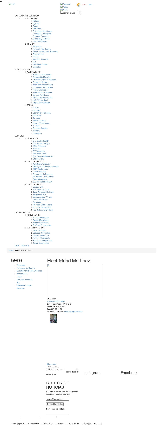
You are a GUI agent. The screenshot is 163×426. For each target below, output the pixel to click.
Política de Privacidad (30, 417)
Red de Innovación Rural (43, 210)
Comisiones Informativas (43, 87)
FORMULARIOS (33, 215)
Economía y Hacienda (42, 112)
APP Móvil (37, 28)
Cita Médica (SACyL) (41, 143)
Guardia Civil (38, 187)
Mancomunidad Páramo (42, 197)
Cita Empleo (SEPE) (41, 141)
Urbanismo (37, 133)
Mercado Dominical (40, 59)
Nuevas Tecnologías (41, 123)
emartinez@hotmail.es (56, 301)
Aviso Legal (15, 417)
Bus (34, 61)
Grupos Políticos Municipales (44, 79)
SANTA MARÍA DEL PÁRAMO (27, 15)
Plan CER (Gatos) (40, 41)
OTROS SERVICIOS (35, 161)
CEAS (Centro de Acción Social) (46, 166)
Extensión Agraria (40, 179)
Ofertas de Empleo (40, 64)
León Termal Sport (40, 100)
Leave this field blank (55, 408)
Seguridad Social (39, 153)
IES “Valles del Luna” (41, 189)
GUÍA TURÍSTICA (22, 245)
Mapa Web (61, 417)
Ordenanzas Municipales (43, 97)
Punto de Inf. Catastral (42, 207)
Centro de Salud (39, 171)
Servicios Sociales (40, 128)
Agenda (36, 23)
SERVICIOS (19, 135)
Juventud (36, 118)
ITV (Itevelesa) (39, 151)
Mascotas (37, 67)
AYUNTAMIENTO (34, 72)
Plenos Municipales (40, 89)
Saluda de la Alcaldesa (42, 74)
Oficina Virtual (38, 158)
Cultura (36, 107)
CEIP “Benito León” (40, 169)
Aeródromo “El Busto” (41, 164)
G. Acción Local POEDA (42, 181)
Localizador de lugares (42, 33)
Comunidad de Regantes (43, 174)
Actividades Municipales (42, 31)
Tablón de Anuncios (41, 243)
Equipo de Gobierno (41, 82)
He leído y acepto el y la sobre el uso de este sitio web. (62, 372)
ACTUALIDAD (32, 18)
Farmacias (37, 46)
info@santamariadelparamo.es (114, 423)
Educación (37, 115)
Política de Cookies (48, 417)
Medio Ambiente (39, 120)
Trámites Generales (41, 217)
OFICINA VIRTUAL (22, 212)
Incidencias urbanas (41, 222)
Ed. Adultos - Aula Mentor (43, 176)
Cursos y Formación (41, 36)
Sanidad (36, 125)
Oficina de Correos (40, 199)
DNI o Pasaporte (39, 146)
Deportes (36, 110)
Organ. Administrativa (41, 102)
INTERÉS (31, 44)
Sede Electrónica (39, 230)
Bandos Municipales (41, 95)
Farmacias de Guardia (42, 49)
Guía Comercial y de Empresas (45, 51)
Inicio (11, 250)
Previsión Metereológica (42, 204)
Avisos (35, 26)
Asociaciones (38, 54)
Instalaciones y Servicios (43, 92)
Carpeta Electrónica (41, 235)
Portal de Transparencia (42, 240)
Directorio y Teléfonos (41, 38)
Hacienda (36, 148)
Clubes (35, 56)
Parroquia (37, 202)
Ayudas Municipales (41, 220)
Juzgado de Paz (39, 194)
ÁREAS (30, 105)
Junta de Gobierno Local (43, 84)
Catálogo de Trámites (41, 233)
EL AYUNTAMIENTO (23, 69)
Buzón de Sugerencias (42, 225)
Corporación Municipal (42, 77)
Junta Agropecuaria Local (43, 192)
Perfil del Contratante (41, 238)
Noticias (36, 21)
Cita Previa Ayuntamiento (43, 156)
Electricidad (51, 364)
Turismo (36, 130)
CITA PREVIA (32, 138)
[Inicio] (32, 4)
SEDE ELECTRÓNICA (36, 227)
